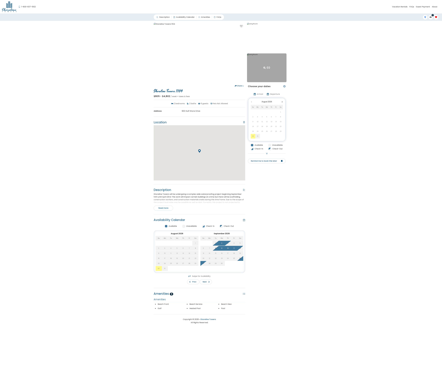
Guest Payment (423, 6)
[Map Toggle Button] (425, 17)
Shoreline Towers (208, 319)
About (434, 6)
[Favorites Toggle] (436, 17)
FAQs (411, 6)
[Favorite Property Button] (241, 25)
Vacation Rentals (399, 6)
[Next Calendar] (282, 101)
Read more (163, 208)
